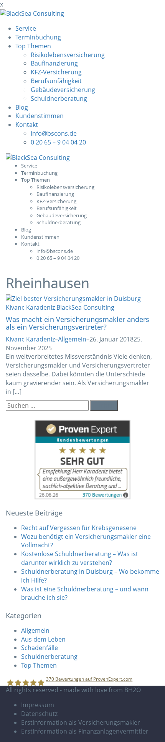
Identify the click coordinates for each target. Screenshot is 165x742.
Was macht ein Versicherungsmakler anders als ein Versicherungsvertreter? (77, 323)
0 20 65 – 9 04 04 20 (58, 142)
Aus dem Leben (43, 639)
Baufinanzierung (54, 63)
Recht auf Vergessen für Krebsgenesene (79, 528)
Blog (21, 107)
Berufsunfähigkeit (56, 81)
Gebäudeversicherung (63, 89)
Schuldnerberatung (59, 98)
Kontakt (26, 124)
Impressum (37, 705)
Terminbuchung (38, 37)
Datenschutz (39, 713)
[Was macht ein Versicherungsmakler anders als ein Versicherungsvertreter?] (82, 303)
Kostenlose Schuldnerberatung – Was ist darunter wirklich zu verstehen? (79, 558)
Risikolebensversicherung (68, 55)
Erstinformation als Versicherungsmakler (80, 722)
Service (25, 28)
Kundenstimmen (39, 116)
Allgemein (72, 339)
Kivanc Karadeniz (30, 339)
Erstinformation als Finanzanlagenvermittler (84, 731)
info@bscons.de (54, 133)
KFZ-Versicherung (56, 72)
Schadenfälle (39, 648)
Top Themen (33, 46)
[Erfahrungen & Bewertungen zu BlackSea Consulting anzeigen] (82, 459)
